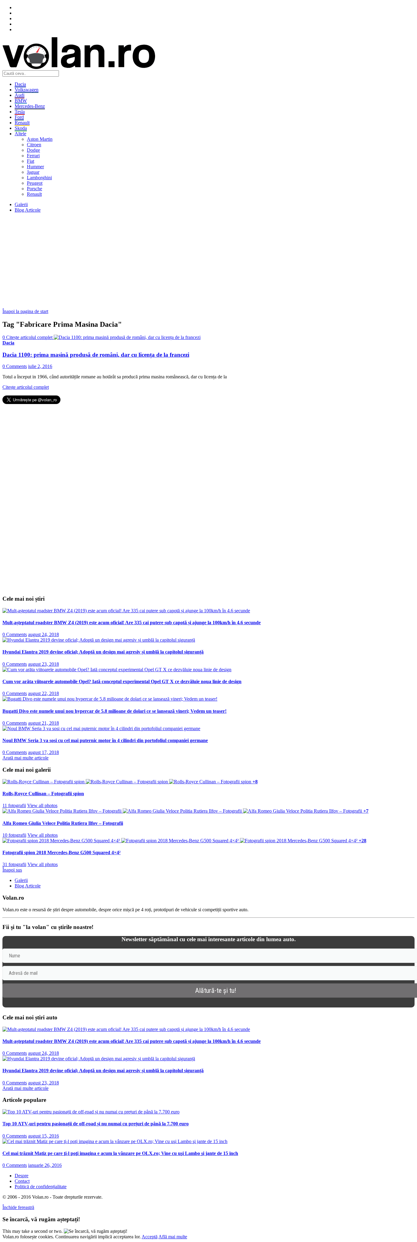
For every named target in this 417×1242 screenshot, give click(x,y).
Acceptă (150, 1236)
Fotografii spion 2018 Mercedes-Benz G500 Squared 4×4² (61, 852)
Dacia (20, 84)
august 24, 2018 (43, 634)
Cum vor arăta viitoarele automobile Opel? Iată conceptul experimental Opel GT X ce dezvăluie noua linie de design (121, 681)
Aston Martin (40, 139)
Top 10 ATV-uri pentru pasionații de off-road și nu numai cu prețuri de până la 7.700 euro (95, 1123)
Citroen (34, 144)
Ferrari (33, 155)
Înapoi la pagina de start (25, 311)
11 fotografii (14, 805)
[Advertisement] (185, 260)
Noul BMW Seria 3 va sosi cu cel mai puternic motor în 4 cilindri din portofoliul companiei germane (105, 740)
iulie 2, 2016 (40, 366)
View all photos (42, 805)
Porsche (34, 188)
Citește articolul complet (25, 387)
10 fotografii (14, 835)
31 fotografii (14, 864)
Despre (21, 1175)
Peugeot (34, 183)
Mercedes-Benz (30, 106)
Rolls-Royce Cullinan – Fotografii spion (43, 793)
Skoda (21, 128)
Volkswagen (26, 89)
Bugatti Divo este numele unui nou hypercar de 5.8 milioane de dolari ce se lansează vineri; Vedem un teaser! (114, 711)
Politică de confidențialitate (41, 1186)
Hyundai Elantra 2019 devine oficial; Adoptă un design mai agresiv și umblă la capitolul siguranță (103, 651)
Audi (19, 95)
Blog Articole (28, 210)
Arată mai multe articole (25, 757)
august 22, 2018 (43, 693)
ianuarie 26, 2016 (45, 1165)
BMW (21, 100)
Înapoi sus (12, 869)
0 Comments (14, 366)
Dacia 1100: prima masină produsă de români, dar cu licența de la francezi (95, 354)
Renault (22, 122)
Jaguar (33, 172)
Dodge (33, 150)
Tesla (20, 111)
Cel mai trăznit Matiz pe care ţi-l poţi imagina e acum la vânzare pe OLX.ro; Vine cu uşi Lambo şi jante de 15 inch (120, 1153)
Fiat (30, 161)
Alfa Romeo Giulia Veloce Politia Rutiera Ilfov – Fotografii (62, 823)
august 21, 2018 (43, 723)
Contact (22, 1181)
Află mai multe (172, 1236)
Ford (19, 117)
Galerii (21, 204)
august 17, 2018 (43, 752)
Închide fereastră (18, 1207)
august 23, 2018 (43, 664)
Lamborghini (39, 177)
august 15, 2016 (43, 1135)
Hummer (35, 166)
